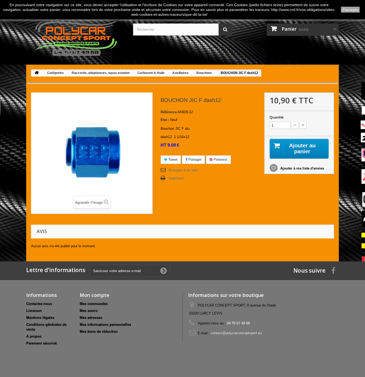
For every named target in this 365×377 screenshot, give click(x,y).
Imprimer (176, 178)
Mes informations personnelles (105, 325)
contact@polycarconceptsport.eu (236, 333)
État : (165, 120)
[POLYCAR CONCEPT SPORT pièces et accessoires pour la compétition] (75, 37)
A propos (33, 336)
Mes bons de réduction (99, 331)
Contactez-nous (39, 304)
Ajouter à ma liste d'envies (301, 168)
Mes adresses (91, 318)
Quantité (277, 117)
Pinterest (219, 160)
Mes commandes (94, 304)
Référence (169, 112)
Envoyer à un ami (183, 170)
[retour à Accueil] (37, 73)
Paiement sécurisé (41, 343)
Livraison (34, 311)
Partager (194, 160)
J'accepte (350, 9)
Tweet (172, 160)
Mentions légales (40, 318)
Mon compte (94, 295)
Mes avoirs (89, 311)
